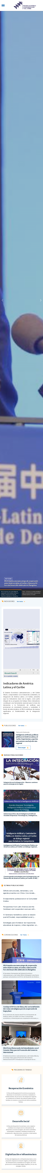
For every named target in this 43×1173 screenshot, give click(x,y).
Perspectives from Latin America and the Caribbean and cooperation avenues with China (18, 908)
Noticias (8, 578)
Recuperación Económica (21, 1088)
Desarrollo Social (20, 1121)
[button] (40, 300)
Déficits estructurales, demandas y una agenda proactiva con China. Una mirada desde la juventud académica (18, 892)
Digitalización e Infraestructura (20, 1154)
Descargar (22, 747)
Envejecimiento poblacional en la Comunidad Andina (20, 900)
